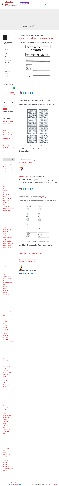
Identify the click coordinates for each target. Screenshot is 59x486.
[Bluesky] (20, 484)
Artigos (4, 204)
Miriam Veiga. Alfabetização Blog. (25, 176)
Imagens (4, 368)
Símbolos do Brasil (6, 435)
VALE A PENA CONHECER (7, 462)
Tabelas (4, 450)
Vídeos (4, 474)
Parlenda (4, 413)
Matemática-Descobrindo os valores (26, 162)
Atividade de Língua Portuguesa (8, 223)
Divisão (4, 319)
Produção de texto (6, 417)
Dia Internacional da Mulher (8, 304)
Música (4, 399)
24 (3, 171)
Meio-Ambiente (5, 394)
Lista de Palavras (6, 384)
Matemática (5, 386)
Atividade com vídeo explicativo (8, 208)
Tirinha (4, 458)
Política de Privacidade (47, 482)
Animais (4, 192)
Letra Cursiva (5, 378)
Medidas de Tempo (6, 392)
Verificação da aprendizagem (8, 468)
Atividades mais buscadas (30, 482)
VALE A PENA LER (6, 464)
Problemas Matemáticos (7, 415)
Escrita (4, 343)
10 (3, 166)
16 (14, 166)
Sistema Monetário (6, 437)
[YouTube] (16, 484)
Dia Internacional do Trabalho (8, 306)
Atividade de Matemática (7, 225)
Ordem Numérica (6, 409)
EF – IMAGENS (5, 329)
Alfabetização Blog (10, 3)
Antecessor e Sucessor (7, 198)
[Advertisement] (29, 18)
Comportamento (6, 280)
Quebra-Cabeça (5, 421)
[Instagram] (14, 484)
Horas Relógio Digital (6, 366)
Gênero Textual (5, 358)
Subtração (4, 446)
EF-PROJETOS (5, 333)
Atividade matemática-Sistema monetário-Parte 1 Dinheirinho (34, 100)
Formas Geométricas (6, 356)
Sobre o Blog (39, 482)
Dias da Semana (5, 307)
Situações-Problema (6, 439)
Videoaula (4, 472)
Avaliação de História (6, 255)
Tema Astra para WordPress (53, 484)
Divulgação (5, 321)
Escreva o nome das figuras (8, 341)
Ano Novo (4, 196)
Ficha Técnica (5, 353)
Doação (4, 323)
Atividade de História (6, 222)
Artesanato (5, 202)
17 (3, 168)
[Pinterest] (18, 484)
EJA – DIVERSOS (6, 335)
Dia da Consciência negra (7, 298)
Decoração (5, 296)
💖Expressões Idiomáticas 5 (8, 125)
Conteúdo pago (5, 286)
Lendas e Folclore (6, 376)
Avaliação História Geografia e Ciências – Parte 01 (28, 262)
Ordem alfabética (6, 407)
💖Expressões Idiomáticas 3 (8, 145)
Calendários (5, 274)
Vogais (4, 476)
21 (10, 168)
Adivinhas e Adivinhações (7, 188)
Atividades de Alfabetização (8, 243)
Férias (4, 349)
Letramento (5, 380)
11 (5, 166)
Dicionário (4, 309)
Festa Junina (5, 351)
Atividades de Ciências (7, 245)
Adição (4, 186)
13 (8, 166)
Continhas (4, 288)
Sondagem (5, 441)
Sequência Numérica (6, 431)
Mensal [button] (9, 37)
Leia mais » (21, 88)
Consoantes (5, 284)
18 (5, 168)
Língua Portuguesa (6, 382)
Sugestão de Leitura (6, 448)
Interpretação (5, 370)
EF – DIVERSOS (5, 327)
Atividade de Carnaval (7, 214)
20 (8, 168)
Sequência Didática (6, 429)
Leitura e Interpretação (7, 374)
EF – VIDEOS (5, 331)
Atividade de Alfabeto (6, 210)
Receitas (4, 423)
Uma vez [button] (5, 37)
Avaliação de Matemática (7, 259)
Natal (4, 401)
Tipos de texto (5, 456)
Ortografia (4, 411)
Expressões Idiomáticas (7, 345)
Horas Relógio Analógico (7, 364)
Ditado (4, 315)
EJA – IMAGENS (5, 337)
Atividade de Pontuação (7, 229)
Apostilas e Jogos (6, 200)
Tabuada (4, 452)
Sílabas (4, 433)
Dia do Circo (5, 300)
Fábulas (4, 347)
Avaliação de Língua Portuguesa (8, 257)
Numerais (4, 403)
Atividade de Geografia (7, 220)
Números (4, 405)
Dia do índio (5, 302)
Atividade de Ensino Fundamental (9, 218)
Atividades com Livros (7, 241)
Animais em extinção (6, 194)
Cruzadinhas (5, 292)
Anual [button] (13, 37)
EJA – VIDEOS (5, 339)
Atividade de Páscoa (6, 227)
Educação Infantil (6, 325)
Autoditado (5, 249)
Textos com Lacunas (6, 454)
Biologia (4, 268)
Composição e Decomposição (8, 282)
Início (8, 482)
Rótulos (4, 427)
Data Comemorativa (6, 294)
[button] (24, 3)
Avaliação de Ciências (6, 251)
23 (14, 168)
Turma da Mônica (6, 460)
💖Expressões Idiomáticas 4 (8, 132)
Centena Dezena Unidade (7, 278)
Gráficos (4, 362)
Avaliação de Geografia (7, 253)
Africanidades (5, 190)
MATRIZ (4, 388)
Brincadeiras (5, 270)
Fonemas (4, 354)
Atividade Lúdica (6, 231)
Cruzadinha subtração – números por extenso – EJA (28, 259)
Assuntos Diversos (6, 206)
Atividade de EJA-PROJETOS (8, 216)
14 (10, 166)
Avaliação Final (5, 262)
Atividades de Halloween (7, 247)
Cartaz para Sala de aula (7, 276)
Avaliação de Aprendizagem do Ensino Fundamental (32, 35)
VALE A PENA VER (6, 466)
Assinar (5, 109)
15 (12, 166)
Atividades (4, 235)
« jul (8, 176)
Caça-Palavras (5, 272)
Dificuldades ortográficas (7, 311)
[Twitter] (11, 484)
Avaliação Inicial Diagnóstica (8, 266)
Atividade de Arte (6, 212)
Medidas (4, 390)
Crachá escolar (5, 290)
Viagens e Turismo (6, 470)
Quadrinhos (5, 419)
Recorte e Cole (5, 425)
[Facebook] (9, 484)
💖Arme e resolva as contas (8, 127)
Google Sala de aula (6, 360)
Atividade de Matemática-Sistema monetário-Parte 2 (29, 160)
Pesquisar (12, 93)
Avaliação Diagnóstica (7, 260)
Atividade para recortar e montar (9, 233)
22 (12, 168)
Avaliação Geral (5, 264)
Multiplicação (5, 398)
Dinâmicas (4, 313)
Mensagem (5, 396)
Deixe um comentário (38, 37)
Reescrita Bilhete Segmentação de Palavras (27, 261)
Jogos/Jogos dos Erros (7, 372)
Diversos (4, 317)
